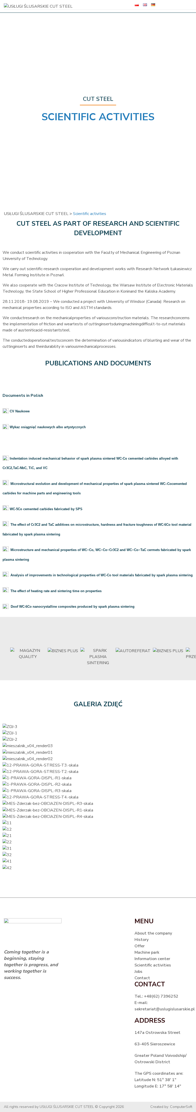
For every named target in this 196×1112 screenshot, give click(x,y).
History (141, 939)
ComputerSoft (181, 1106)
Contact (142, 978)
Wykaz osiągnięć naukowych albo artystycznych (48, 427)
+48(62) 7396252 (161, 996)
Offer (139, 946)
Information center (152, 959)
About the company (153, 933)
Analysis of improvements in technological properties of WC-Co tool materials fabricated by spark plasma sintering (101, 575)
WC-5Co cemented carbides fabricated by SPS (45, 509)
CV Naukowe (19, 411)
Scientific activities (152, 965)
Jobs (138, 971)
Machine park (146, 952)
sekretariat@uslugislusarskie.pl (164, 1009)
